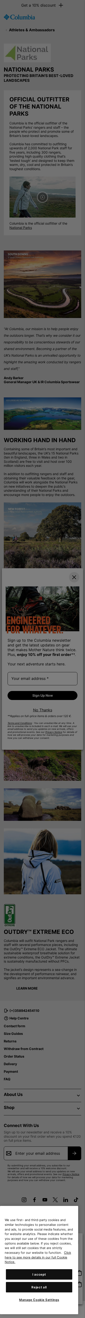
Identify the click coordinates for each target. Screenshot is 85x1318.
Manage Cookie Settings (39, 1300)
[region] (39, 1260)
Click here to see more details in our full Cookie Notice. (38, 1257)
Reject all (39, 1287)
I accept (39, 1274)
